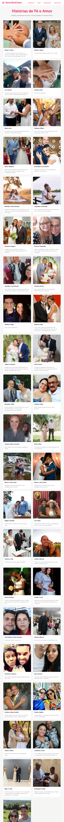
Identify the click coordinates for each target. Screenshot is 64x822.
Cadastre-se (31, 2)
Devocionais (57, 2)
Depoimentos (47, 2)
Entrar (39, 2)
